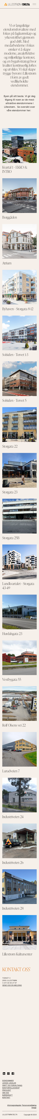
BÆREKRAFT (7, 1095)
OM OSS (5, 1093)
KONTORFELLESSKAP (11, 1088)
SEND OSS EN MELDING (12, 985)
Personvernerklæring (29, 1105)
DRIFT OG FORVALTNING (12, 1085)
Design (34, 1108)
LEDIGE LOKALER (9, 1083)
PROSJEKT (6, 1090)
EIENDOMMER (8, 1081)
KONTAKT (6, 1098)
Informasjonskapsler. (14, 1105)
